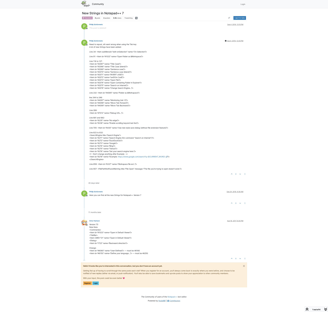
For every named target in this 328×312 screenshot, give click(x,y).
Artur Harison (94, 221)
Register (87, 283)
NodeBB (161, 301)
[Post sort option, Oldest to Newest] (229, 18)
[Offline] (85, 222)
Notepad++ (172, 297)
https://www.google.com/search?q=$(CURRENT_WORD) (141, 157)
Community (98, 4)
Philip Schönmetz (96, 24)
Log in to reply (240, 18)
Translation (88, 18)
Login (96, 283)
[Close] (244, 266)
